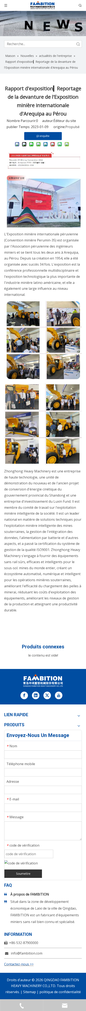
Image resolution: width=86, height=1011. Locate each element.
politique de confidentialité (60, 992)
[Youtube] (58, 695)
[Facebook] (24, 695)
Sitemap (29, 992)
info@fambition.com (26, 953)
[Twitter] (47, 695)
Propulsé (72, 127)
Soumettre (23, 874)
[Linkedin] (35, 695)
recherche (78, 44)
